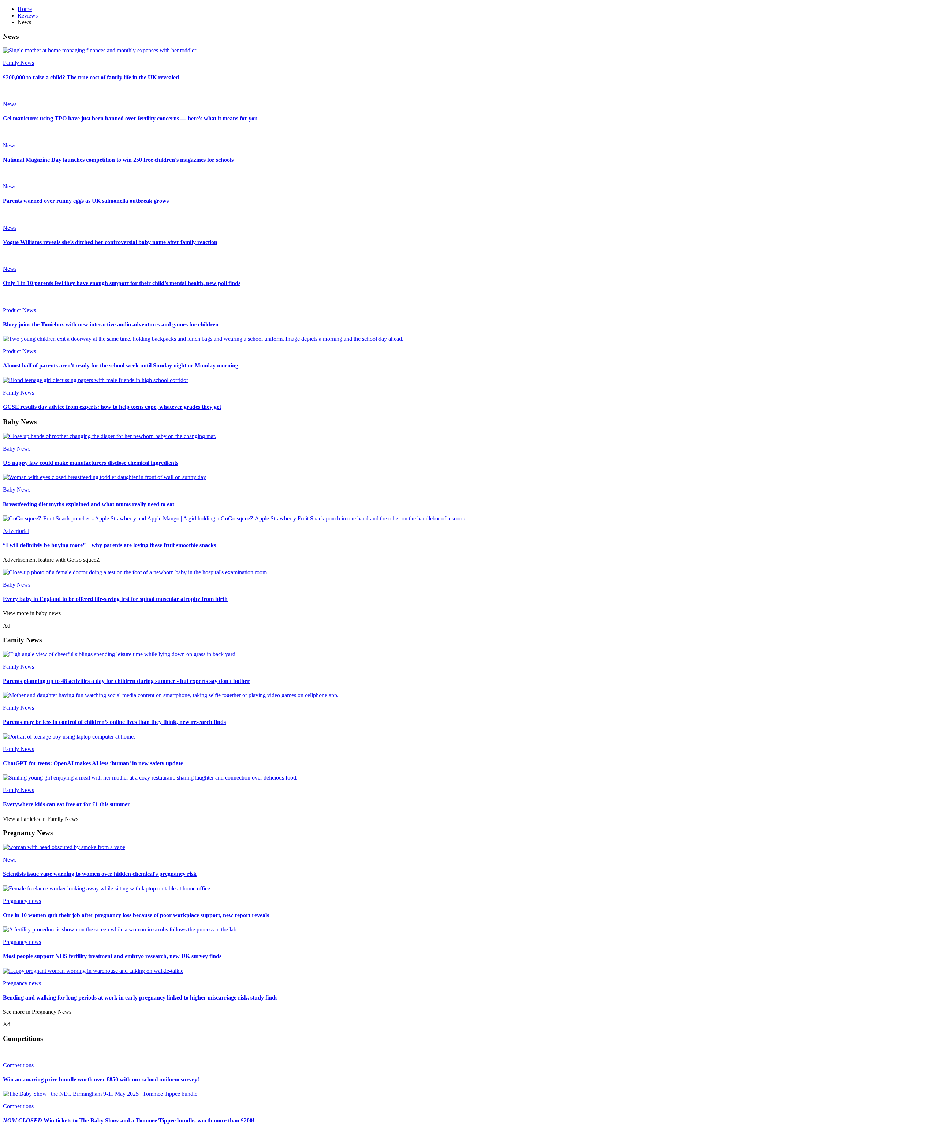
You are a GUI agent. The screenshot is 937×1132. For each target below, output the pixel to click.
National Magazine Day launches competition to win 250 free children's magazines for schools (118, 160)
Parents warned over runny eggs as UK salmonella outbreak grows (86, 201)
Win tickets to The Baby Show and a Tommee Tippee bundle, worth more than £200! (128, 1120)
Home (25, 9)
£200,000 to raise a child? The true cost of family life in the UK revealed (91, 77)
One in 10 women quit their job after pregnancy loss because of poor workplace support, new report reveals (136, 915)
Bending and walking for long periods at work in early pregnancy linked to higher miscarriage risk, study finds (140, 997)
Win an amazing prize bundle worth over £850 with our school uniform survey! (101, 1079)
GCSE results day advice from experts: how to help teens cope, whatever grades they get (112, 407)
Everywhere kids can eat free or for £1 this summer (66, 804)
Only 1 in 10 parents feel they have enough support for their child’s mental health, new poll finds (121, 283)
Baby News (16, 448)
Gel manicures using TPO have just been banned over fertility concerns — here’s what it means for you (130, 118)
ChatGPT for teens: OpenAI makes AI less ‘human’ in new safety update (93, 763)
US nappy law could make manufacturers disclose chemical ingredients (90, 463)
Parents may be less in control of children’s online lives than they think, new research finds (114, 722)
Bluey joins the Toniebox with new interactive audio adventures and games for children (111, 324)
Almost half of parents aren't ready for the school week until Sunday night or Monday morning (120, 365)
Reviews (28, 15)
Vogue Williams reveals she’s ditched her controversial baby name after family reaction (110, 242)
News (9, 104)
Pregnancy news (22, 901)
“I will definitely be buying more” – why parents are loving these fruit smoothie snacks (109, 545)
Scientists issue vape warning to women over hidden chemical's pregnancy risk (100, 874)
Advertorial (16, 531)
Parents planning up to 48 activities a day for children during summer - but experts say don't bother (126, 681)
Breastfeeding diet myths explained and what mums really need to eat (88, 504)
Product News (19, 310)
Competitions (18, 1065)
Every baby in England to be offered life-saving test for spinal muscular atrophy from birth (115, 599)
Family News (18, 63)
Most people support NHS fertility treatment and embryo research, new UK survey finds (112, 956)
